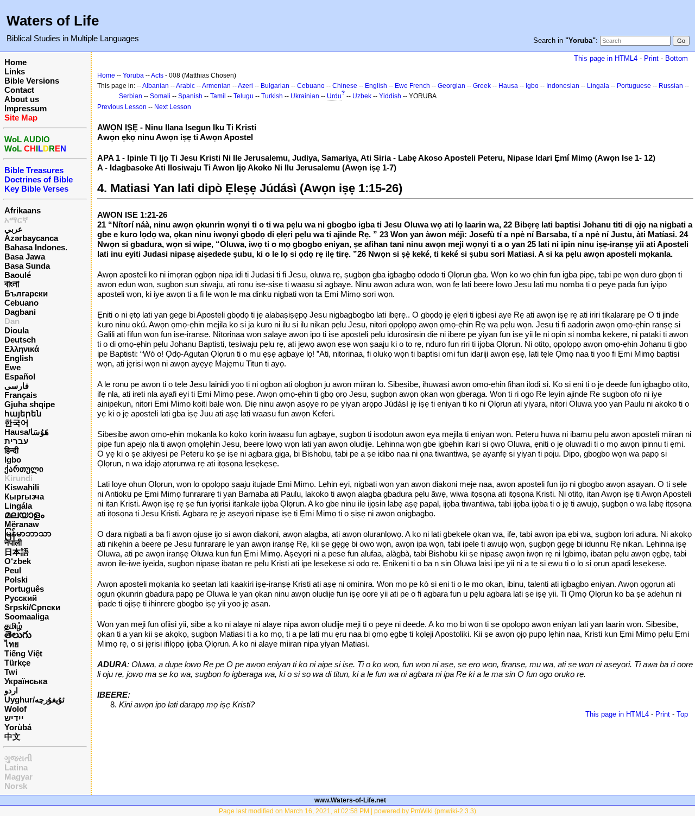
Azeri (245, 86)
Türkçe (17, 662)
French (419, 86)
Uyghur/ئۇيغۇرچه (34, 699)
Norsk (15, 785)
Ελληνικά (21, 348)
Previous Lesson (122, 107)
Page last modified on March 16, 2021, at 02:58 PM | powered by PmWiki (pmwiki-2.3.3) (347, 811)
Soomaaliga (26, 616)
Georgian (451, 86)
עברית (16, 441)
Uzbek (361, 96)
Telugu (243, 96)
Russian (671, 86)
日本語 (16, 551)
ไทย (11, 644)
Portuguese (634, 86)
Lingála (18, 505)
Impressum (25, 108)
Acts (157, 75)
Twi (10, 671)
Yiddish (390, 96)
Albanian (155, 86)
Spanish (190, 96)
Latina (16, 767)
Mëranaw (21, 524)
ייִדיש (14, 718)
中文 (12, 736)
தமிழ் (13, 625)
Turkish (272, 96)
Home (15, 62)
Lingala (598, 86)
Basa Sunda (27, 265)
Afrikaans (22, 210)
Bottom (676, 58)
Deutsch (20, 339)
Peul (12, 570)
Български (26, 293)
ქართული (23, 468)
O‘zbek (17, 561)
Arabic (185, 86)
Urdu (334, 96)
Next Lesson (172, 107)
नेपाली (13, 542)
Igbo (12, 459)
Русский (20, 598)
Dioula (16, 330)
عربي (13, 228)
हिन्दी (11, 450)
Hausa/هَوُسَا (26, 432)
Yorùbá (17, 727)
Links (14, 71)
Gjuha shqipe (29, 404)
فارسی (16, 385)
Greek (482, 86)
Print (651, 58)
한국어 (16, 422)
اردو (11, 690)
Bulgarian (275, 86)
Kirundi (18, 478)
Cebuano (21, 302)
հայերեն (23, 413)
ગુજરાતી (18, 758)
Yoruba (133, 75)
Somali (160, 96)
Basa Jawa (24, 256)
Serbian (130, 96)
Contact (19, 89)
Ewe (12, 367)
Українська (25, 681)
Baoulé (17, 275)
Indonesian (562, 86)
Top (682, 714)
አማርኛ (16, 219)
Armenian (216, 86)
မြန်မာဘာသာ (28, 533)
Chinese (344, 86)
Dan (12, 321)
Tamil (218, 96)
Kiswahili (21, 487)
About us (21, 99)
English (18, 358)
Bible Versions (31, 80)
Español (19, 376)
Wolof (15, 708)
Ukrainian (304, 96)
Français (20, 395)
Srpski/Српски (32, 607)
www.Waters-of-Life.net (350, 800)
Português (24, 588)
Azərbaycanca (31, 238)
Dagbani (20, 312)
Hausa (508, 86)
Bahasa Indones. (35, 247)
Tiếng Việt (23, 653)
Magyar (18, 776)
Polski (16, 579)
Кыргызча (24, 496)
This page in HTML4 (605, 58)
